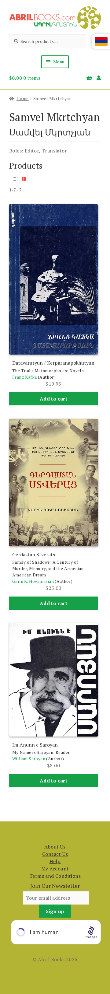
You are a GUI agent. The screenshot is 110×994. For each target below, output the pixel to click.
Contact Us (55, 854)
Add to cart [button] (53, 398)
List (15, 179)
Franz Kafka (24, 377)
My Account (55, 868)
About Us (54, 846)
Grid (24, 179)
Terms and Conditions (55, 876)
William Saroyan (28, 758)
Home (22, 98)
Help (55, 861)
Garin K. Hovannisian (33, 581)
